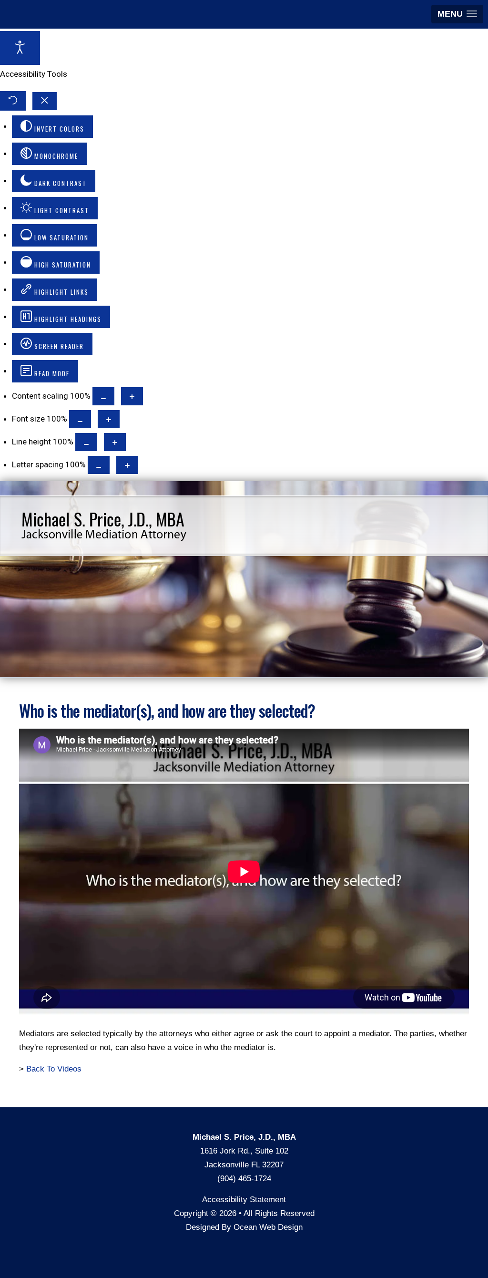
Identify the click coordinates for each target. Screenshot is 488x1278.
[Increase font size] (109, 419)
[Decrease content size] (103, 396)
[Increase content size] (132, 396)
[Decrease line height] (86, 442)
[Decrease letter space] (99, 465)
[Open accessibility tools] (20, 48)
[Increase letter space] (127, 465)
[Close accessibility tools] (44, 101)
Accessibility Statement (244, 1199)
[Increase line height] (115, 442)
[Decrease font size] (80, 419)
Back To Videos (53, 1068)
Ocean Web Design (268, 1227)
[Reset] (13, 101)
